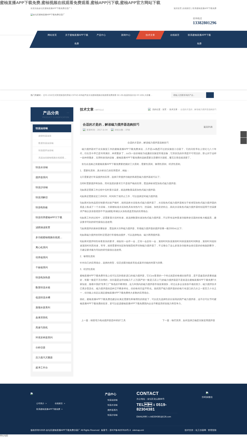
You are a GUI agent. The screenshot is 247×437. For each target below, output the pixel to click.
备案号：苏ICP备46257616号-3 (116, 430)
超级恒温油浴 (44, 136)
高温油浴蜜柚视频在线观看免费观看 (54, 157)
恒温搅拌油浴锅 (45, 150)
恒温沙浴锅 (42, 187)
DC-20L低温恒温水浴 (126, 95)
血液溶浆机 (42, 317)
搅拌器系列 (42, 177)
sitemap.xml (138, 430)
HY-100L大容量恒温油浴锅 (148, 95)
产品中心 (101, 35)
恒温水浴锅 (42, 167)
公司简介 (40, 403)
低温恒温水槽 (43, 297)
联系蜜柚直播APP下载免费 (204, 8)
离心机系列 (42, 247)
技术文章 (150, 35)
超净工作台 (42, 367)
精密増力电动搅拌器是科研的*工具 (108, 320)
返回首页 (178, 8)
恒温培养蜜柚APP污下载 (49, 217)
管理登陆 (212, 430)
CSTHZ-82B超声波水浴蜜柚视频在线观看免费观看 (93, 95)
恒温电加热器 (43, 277)
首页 (164, 109)
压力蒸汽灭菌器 (44, 357)
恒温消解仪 (42, 197)
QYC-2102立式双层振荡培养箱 (57, 95)
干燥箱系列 (42, 267)
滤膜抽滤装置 (43, 227)
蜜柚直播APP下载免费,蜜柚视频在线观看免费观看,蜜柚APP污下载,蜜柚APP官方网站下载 (80, 2)
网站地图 (4, 435)
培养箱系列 (42, 257)
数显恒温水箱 (43, 287)
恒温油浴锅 (42, 128)
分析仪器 (40, 347)
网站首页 (52, 35)
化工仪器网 (200, 430)
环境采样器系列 (44, 337)
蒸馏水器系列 (43, 307)
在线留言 (187, 8)
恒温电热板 (42, 207)
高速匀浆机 (42, 327)
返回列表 (208, 127)
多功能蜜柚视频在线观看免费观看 (49, 237)
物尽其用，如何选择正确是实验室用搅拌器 (193, 320)
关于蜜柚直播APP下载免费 (76, 39)
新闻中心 (125, 35)
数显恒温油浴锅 (45, 143)
